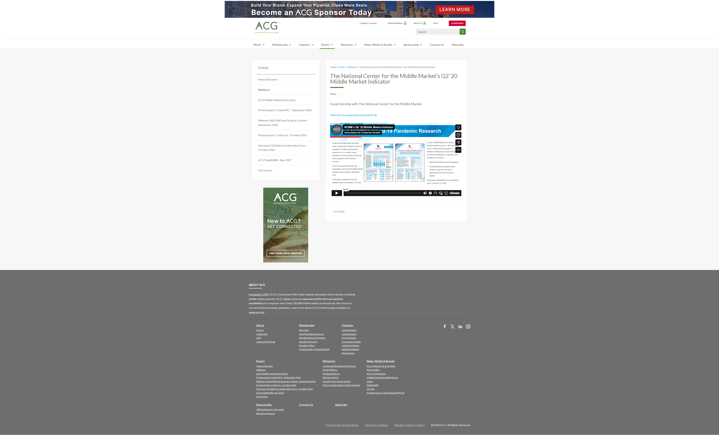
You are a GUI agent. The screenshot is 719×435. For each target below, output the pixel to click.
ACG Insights (373, 369)
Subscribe (458, 44)
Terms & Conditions (376, 425)
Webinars (264, 89)
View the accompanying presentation (352, 115)
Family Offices (330, 369)
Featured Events (268, 79)
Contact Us (437, 44)
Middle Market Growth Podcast (382, 377)
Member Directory (308, 341)
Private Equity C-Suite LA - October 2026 (282, 135)
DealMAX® (372, 385)
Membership (280, 44)
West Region (348, 353)
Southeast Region (350, 349)
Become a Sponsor (265, 413)
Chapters (304, 44)
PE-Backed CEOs (331, 373)
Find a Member (395, 23)
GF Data (371, 388)
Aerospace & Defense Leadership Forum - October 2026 (282, 148)
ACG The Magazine (376, 373)
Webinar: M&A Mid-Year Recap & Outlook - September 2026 (283, 122)
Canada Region (349, 330)
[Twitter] (452, 326)
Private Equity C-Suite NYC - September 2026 (285, 110)
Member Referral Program (312, 337)
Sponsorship (411, 44)
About (257, 44)
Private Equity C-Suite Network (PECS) (385, 392)
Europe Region (349, 337)
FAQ (435, 23)
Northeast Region (350, 345)
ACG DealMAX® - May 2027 (274, 160)
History (260, 330)
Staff (258, 337)
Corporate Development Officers (339, 366)
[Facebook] (445, 326)
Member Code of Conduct (409, 425)
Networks (347, 44)
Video (370, 381)
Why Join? (304, 330)
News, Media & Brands (378, 44)
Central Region (349, 334)
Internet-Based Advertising (342, 425)
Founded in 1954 (258, 294)
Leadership (262, 334)
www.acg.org (256, 312)
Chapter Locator (368, 23)
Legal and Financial (265, 341)
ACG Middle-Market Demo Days (277, 100)
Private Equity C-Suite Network (314, 349)
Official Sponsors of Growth (270, 409)
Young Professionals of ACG (337, 381)
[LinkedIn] (460, 326)
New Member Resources (311, 334)
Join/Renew (457, 23)
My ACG (418, 23)
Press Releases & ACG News (381, 366)
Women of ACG (331, 377)
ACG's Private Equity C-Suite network (341, 385)
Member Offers (307, 345)
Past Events (265, 170)
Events (325, 44)
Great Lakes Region (351, 341)
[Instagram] (468, 326)
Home (333, 67)
